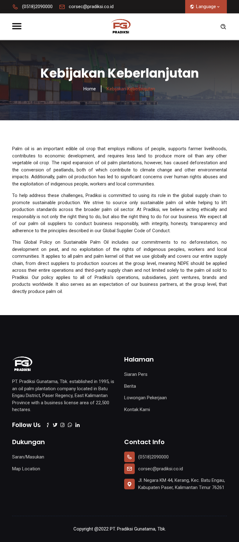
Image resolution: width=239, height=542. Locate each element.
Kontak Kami (137, 409)
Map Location (26, 469)
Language (206, 6)
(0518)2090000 (37, 6)
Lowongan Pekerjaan (145, 398)
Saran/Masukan (28, 457)
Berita (130, 386)
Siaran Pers (136, 374)
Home (89, 89)
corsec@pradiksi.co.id (91, 6)
